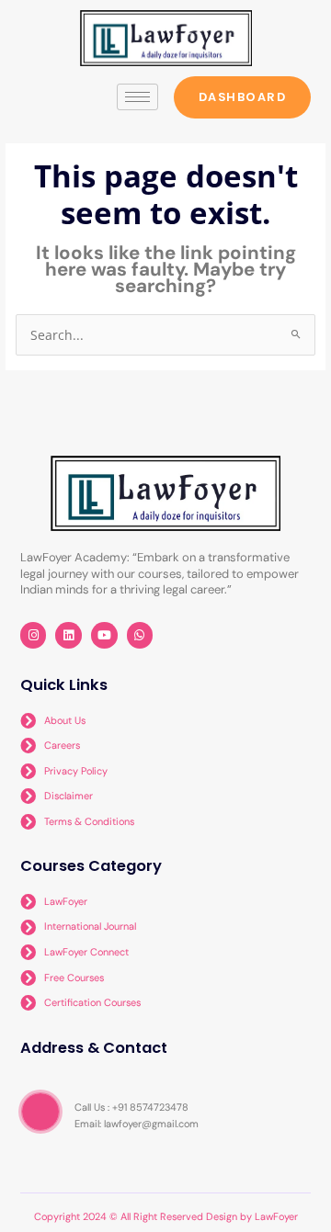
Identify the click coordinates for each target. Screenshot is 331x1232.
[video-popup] (40, 1111)
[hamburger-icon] (137, 97)
